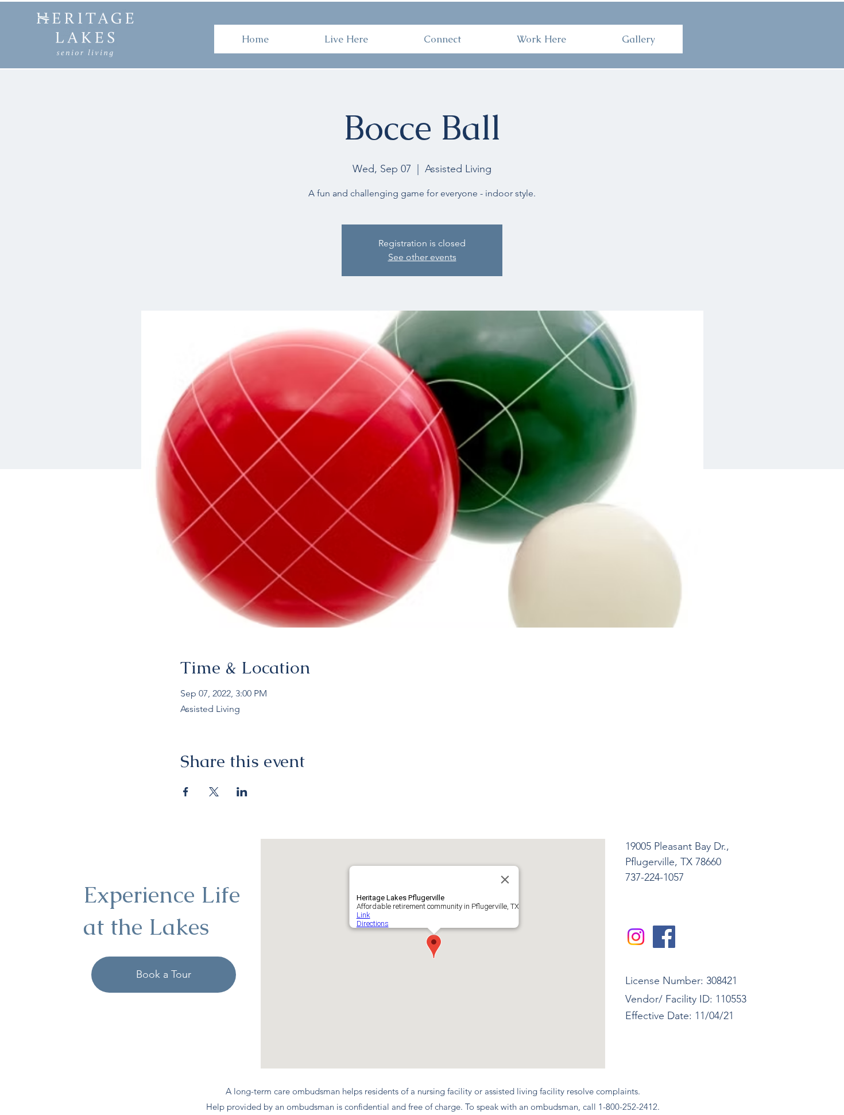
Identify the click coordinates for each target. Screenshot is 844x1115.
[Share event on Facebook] (185, 791)
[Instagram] (636, 937)
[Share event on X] (213, 791)
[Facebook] (664, 937)
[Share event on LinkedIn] (242, 791)
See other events (422, 256)
